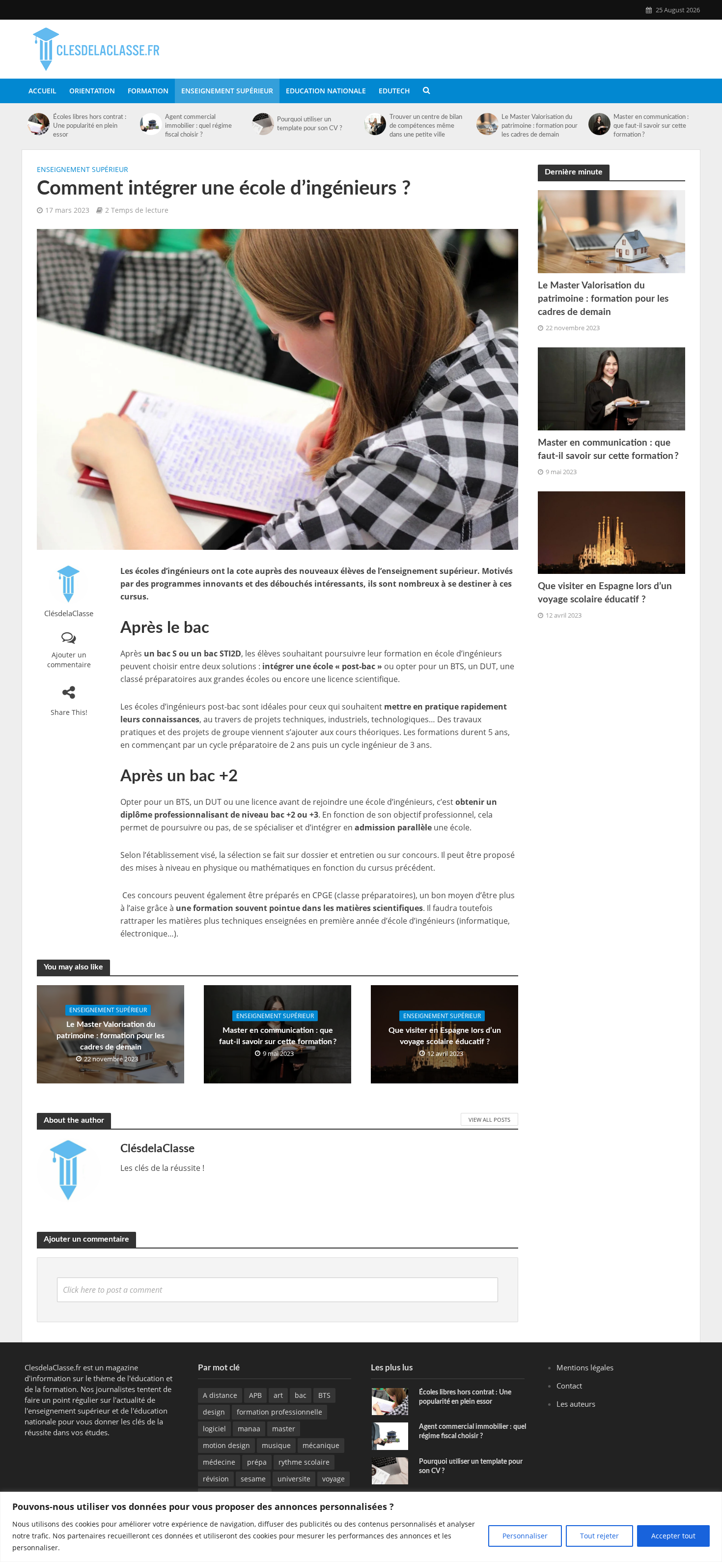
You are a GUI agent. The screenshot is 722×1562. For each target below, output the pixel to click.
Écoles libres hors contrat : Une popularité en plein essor (89, 126)
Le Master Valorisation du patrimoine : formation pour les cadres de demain (539, 126)
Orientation (92, 90)
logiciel (214, 1428)
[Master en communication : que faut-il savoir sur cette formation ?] (599, 124)
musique (276, 1445)
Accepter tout (673, 1535)
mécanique (321, 1445)
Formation (148, 90)
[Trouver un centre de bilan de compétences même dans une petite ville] (375, 124)
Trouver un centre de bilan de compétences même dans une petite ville (425, 126)
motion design (226, 1445)
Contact (569, 1386)
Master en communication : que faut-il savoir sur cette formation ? (651, 126)
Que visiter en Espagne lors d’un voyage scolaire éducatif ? (445, 1035)
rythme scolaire (304, 1462)
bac (300, 1395)
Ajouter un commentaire (69, 659)
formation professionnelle (279, 1412)
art (278, 1395)
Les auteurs (575, 1404)
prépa (257, 1462)
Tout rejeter (599, 1535)
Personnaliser (525, 1535)
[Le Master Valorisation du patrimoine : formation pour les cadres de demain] (487, 124)
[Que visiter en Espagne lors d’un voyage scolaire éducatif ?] (611, 532)
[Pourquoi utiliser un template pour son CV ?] (263, 124)
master (283, 1428)
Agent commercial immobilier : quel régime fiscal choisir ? (198, 126)
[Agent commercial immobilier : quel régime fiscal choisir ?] (151, 124)
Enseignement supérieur (227, 90)
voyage (333, 1478)
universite (294, 1478)
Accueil (42, 90)
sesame (253, 1478)
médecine (219, 1462)
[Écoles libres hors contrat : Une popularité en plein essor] (39, 124)
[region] (361, 1527)
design (214, 1412)
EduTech (394, 90)
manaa (249, 1428)
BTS (324, 1395)
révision (216, 1478)
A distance (220, 1395)
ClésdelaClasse (68, 613)
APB (255, 1395)
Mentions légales (584, 1367)
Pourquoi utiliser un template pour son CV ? (309, 124)
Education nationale (326, 90)
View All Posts (489, 1119)
